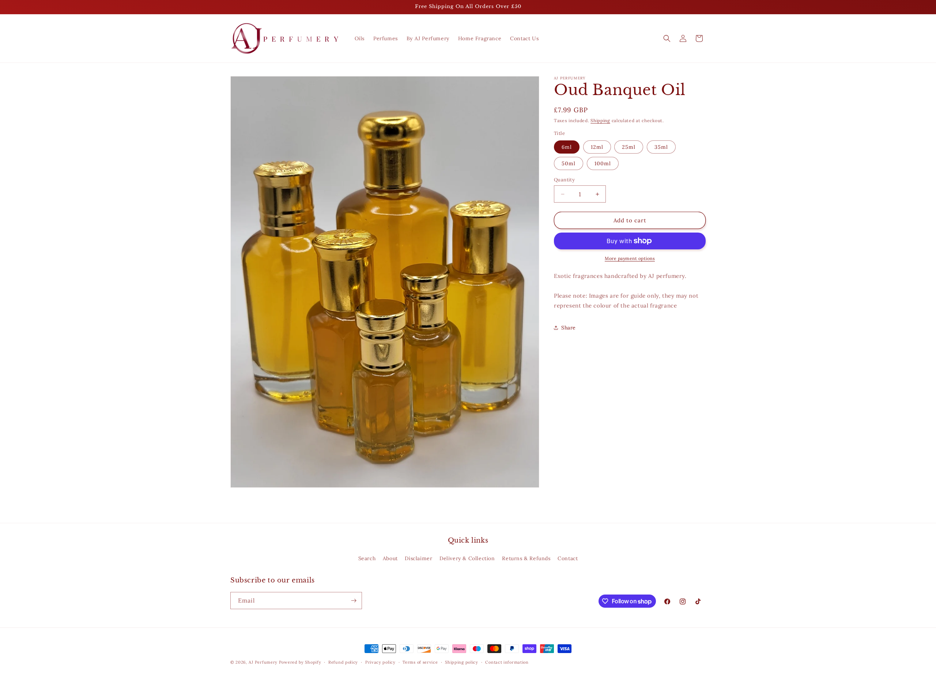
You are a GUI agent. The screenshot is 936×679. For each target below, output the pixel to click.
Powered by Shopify (300, 662)
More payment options (630, 258)
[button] (667, 38)
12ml (597, 147)
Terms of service (420, 662)
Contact (568, 558)
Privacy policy (380, 662)
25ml (628, 147)
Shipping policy (461, 662)
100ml (603, 163)
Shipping (600, 120)
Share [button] (568, 327)
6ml (567, 147)
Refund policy (343, 662)
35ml (661, 147)
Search (367, 558)
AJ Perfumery (263, 662)
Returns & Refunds (526, 558)
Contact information (506, 662)
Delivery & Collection (467, 558)
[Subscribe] (354, 600)
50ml (568, 163)
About (390, 558)
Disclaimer (418, 558)
